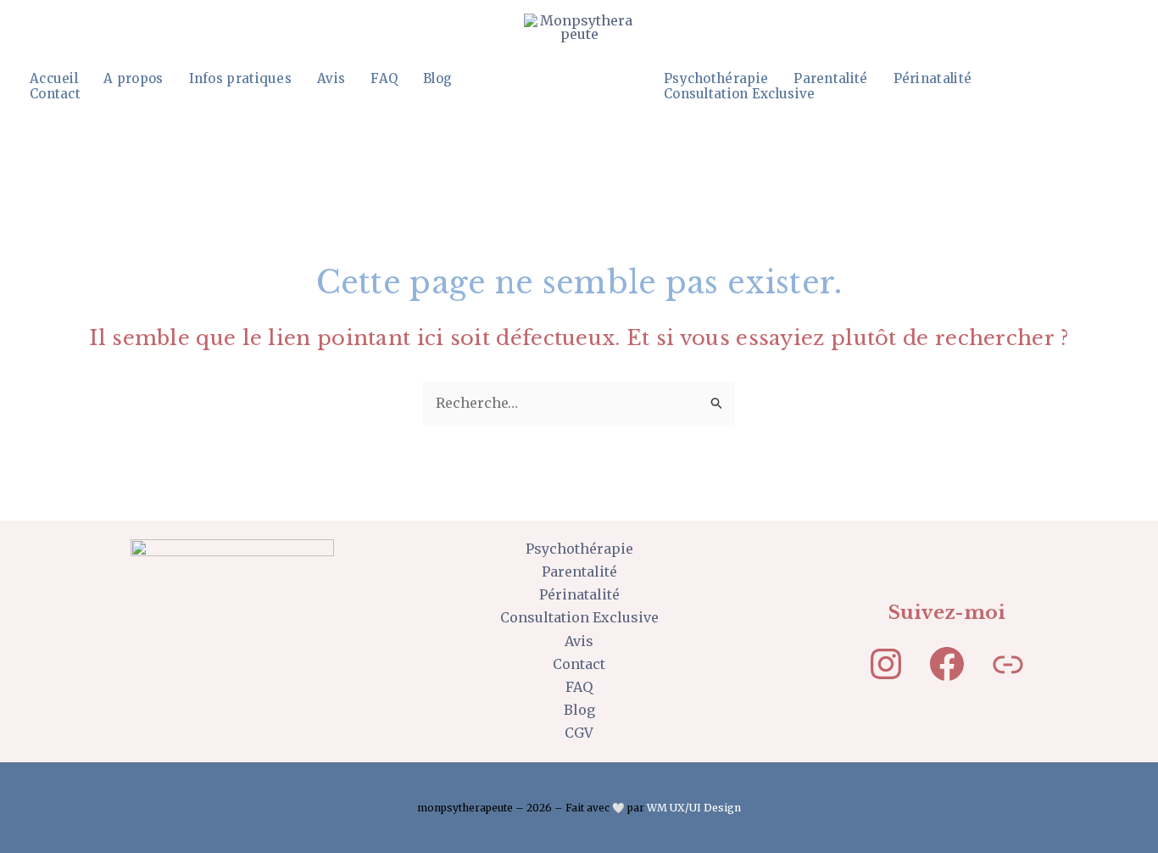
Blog (437, 78)
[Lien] (1008, 664)
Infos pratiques (240, 78)
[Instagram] (886, 664)
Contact (55, 94)
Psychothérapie (716, 78)
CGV (579, 732)
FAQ (384, 78)
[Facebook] (947, 664)
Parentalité (830, 78)
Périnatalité (933, 78)
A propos (133, 78)
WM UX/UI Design (694, 807)
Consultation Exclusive (740, 94)
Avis (331, 78)
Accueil (54, 78)
